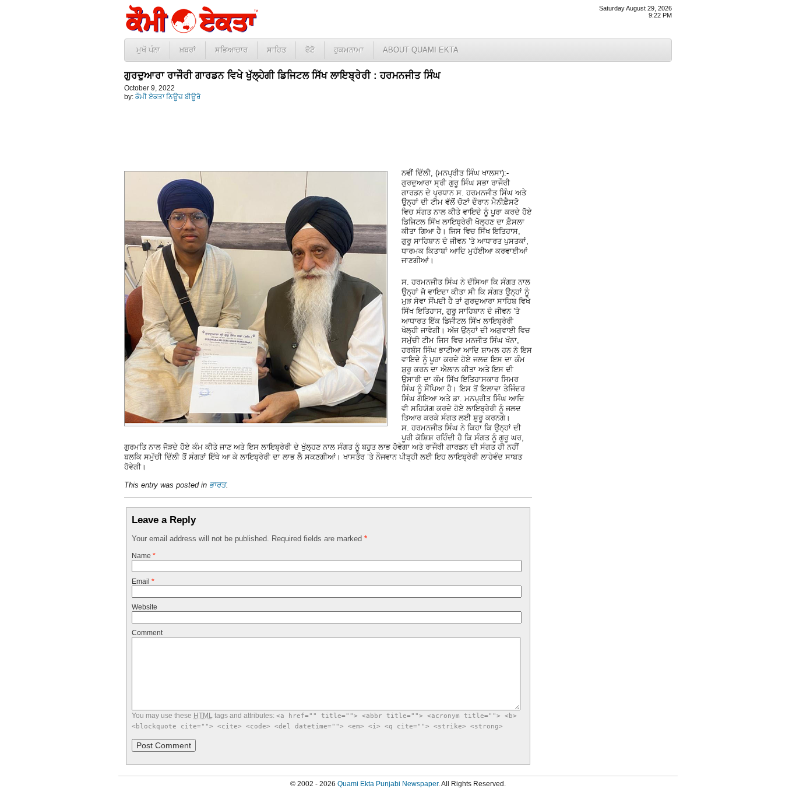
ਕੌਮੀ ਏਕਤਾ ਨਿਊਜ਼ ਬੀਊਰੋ (167, 97)
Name (144, 556)
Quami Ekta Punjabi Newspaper (387, 784)
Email (143, 581)
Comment (147, 633)
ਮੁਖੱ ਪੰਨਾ (148, 49)
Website (144, 607)
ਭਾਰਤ (217, 485)
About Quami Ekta (421, 49)
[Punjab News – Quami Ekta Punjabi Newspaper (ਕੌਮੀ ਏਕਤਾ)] (191, 31)
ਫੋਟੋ (310, 49)
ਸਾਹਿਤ (276, 49)
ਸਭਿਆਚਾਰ (231, 49)
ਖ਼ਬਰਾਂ (187, 49)
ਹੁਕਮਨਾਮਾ (349, 49)
